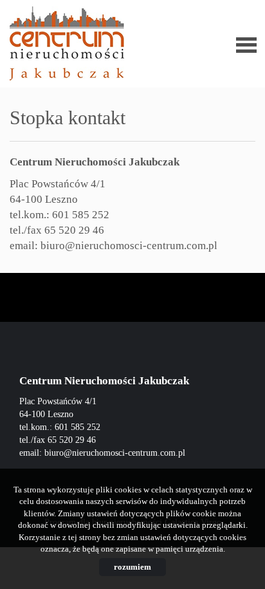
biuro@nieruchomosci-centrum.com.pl (129, 245)
